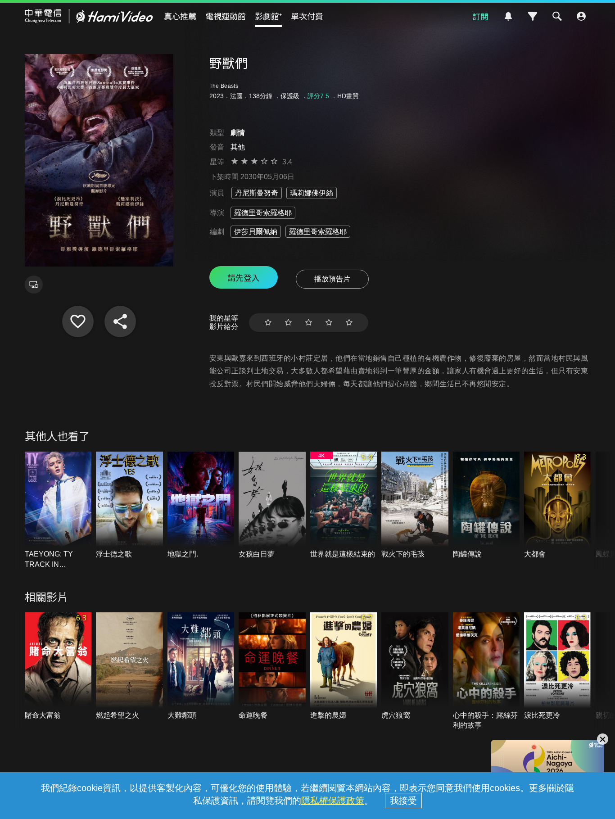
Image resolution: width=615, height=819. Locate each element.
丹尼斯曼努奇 (256, 193)
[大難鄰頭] (201, 666)
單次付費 (307, 16)
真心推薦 (180, 16)
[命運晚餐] (272, 666)
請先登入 (243, 277)
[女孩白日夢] (272, 506)
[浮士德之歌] (129, 506)
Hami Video (89, 16)
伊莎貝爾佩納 (255, 231)
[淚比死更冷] (557, 666)
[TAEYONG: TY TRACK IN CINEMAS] (58, 511)
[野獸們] (78, 321)
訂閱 (480, 16)
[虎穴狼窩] (414, 666)
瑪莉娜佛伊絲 (311, 193)
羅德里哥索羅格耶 (263, 213)
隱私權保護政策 (332, 800)
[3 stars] (308, 322)
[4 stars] (329, 322)
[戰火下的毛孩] (414, 506)
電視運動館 (225, 16)
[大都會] (557, 506)
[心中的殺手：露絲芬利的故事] (486, 671)
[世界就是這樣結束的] (343, 506)
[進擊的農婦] (343, 666)
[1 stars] (268, 322)
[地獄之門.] (201, 506)
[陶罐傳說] (486, 506)
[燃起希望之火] (129, 666)
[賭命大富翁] (58, 666)
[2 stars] (288, 322)
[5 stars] (349, 322)
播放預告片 (332, 279)
